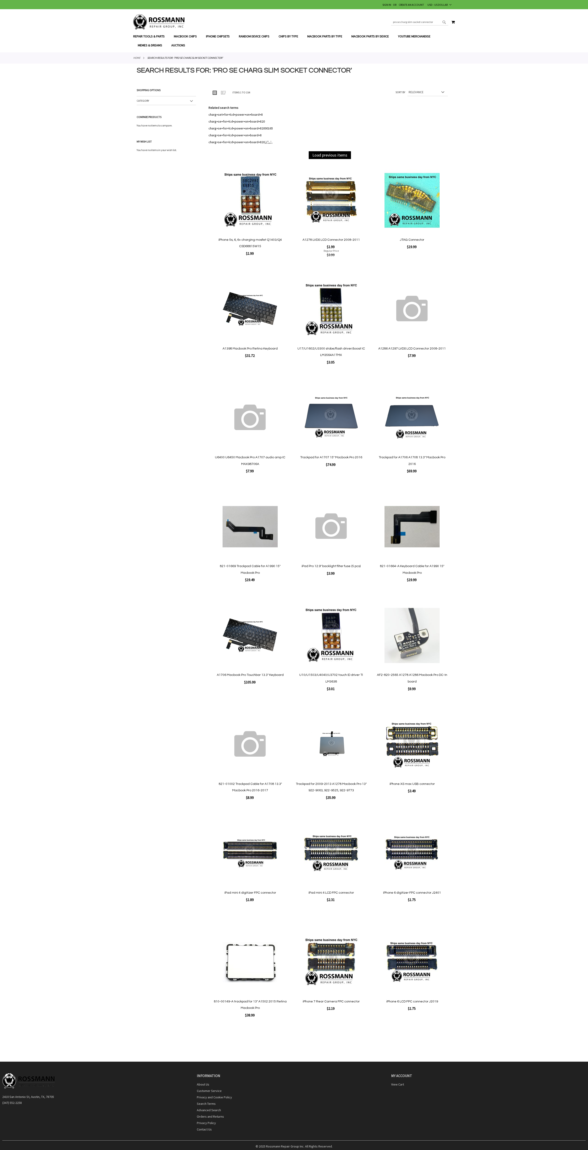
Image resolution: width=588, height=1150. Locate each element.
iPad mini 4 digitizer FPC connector (250, 892)
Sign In (386, 4)
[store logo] (159, 22)
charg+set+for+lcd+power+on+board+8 (236, 114)
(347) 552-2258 (12, 1103)
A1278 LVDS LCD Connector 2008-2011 (331, 239)
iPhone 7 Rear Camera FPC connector (331, 1001)
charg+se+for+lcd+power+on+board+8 (235, 135)
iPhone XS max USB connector (412, 784)
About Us (203, 1084)
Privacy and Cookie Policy (214, 1097)
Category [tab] (143, 100)
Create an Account (411, 4)
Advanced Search (209, 1110)
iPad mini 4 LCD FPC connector (331, 892)
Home (136, 57)
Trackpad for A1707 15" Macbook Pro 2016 (331, 457)
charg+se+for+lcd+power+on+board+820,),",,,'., (240, 142)
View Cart (397, 1084)
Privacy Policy (206, 1123)
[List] (223, 92)
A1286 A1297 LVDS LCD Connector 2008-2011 (412, 348)
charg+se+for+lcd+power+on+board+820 (237, 121)
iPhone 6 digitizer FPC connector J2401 (412, 892)
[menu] (294, 41)
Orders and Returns (210, 1116)
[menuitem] (151, 36)
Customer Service (209, 1091)
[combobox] (419, 22)
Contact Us (204, 1129)
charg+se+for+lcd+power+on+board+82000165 (241, 128)
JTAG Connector (412, 239)
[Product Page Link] (250, 201)
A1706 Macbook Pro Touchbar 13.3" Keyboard (250, 675)
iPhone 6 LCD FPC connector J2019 (412, 1001)
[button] (439, 4)
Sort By (400, 92)
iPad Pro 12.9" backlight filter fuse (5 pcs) (331, 566)
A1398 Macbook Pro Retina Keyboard (250, 348)
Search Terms (206, 1104)
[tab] (294, 41)
